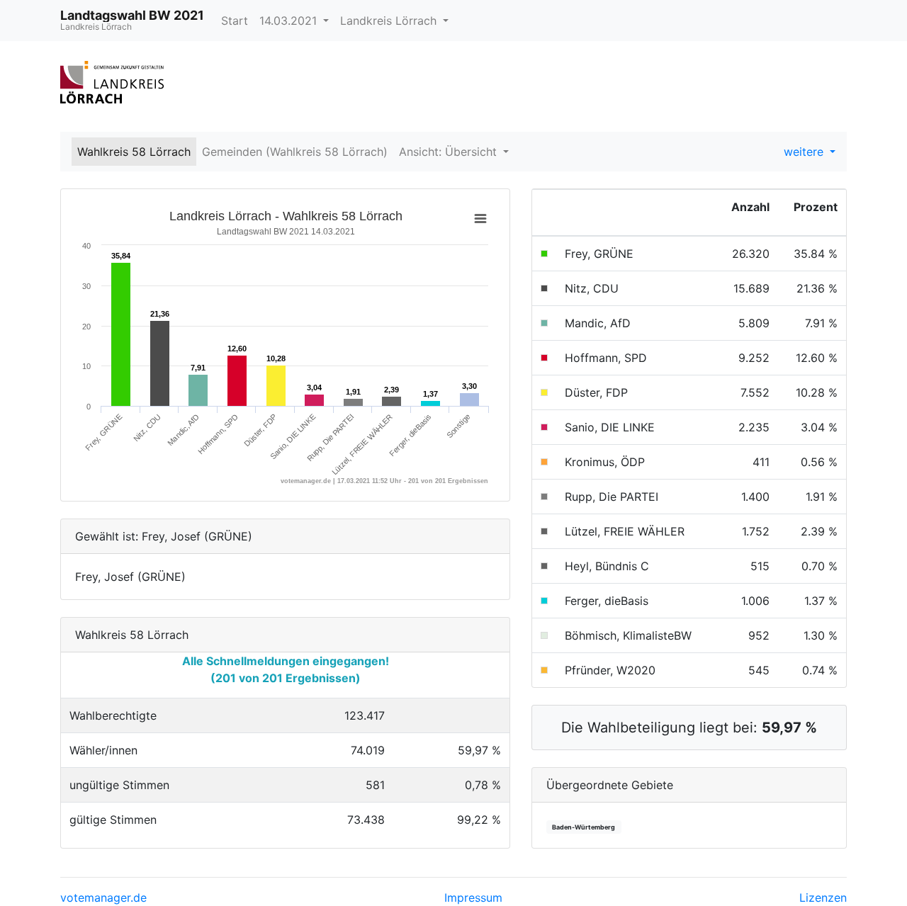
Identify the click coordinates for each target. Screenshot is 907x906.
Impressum (473, 897)
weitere (805, 152)
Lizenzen (823, 897)
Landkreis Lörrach (390, 20)
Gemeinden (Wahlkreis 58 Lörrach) (295, 152)
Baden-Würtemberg (583, 827)
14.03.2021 (289, 20)
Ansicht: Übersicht (449, 152)
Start (234, 20)
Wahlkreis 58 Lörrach (134, 152)
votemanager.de (103, 897)
